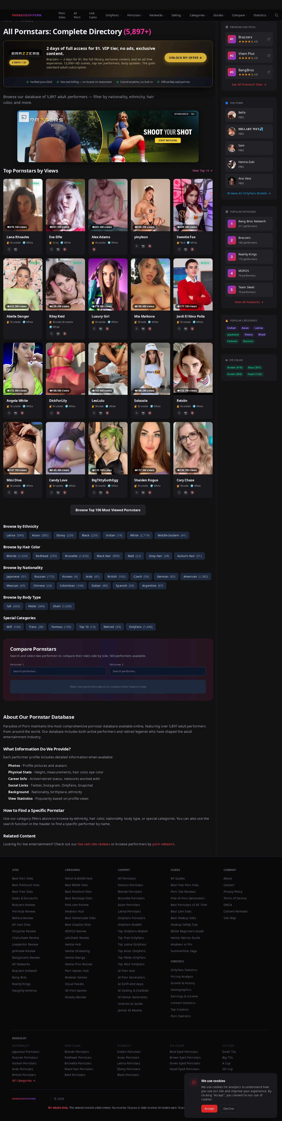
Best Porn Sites (22, 878)
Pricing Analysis (182, 976)
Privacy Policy (233, 892)
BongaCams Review (26, 957)
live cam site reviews (94, 844)
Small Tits (229, 1052)
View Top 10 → (202, 170)
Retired (112, 627)
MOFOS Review (75, 931)
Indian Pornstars (129, 1052)
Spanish (125, 585)
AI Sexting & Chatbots (133, 990)
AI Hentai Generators (133, 997)
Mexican (16, 585)
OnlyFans (112, 15)
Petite (36, 606)
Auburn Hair (189, 556)
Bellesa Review (22, 918)
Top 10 (87, 627)
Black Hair (108, 556)
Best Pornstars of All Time (189, 905)
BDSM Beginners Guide (187, 931)
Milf (14, 627)
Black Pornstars (128, 1075)
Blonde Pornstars (130, 892)
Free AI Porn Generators (188, 898)
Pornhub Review (23, 911)
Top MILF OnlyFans (131, 964)
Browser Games (76, 977)
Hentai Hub (73, 944)
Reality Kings (21, 984)
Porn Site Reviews (183, 892)
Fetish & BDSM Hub (78, 878)
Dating (176, 15)
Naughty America (24, 990)
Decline (228, 1108)
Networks (156, 15)
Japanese (16, 576)
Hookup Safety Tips (184, 924)
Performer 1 (17, 664)
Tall (13, 606)
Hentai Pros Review (78, 964)
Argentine (152, 585)
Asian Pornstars (129, 905)
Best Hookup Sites (183, 918)
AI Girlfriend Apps (130, 984)
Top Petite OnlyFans (132, 957)
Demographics (181, 990)
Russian (44, 576)
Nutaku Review (75, 997)
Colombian (71, 585)
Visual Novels (74, 984)
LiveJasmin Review (25, 944)
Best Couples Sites (78, 924)
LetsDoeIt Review (77, 938)
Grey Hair (159, 556)
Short (62, 606)
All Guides (178, 878)
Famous (61, 627)
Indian (114, 535)
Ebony (65, 535)
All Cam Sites (21, 924)
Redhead (46, 556)
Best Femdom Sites (78, 892)
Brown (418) (234, 367)
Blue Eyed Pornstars (184, 1052)
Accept (209, 1108)
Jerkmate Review (23, 951)
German (166, 576)
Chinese (42, 585)
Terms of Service (235, 898)
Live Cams (93, 15)
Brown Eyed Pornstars (185, 1057)
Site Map (230, 918)
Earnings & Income (184, 996)
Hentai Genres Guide (185, 938)
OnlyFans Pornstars (131, 918)
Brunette (77, 556)
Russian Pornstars (25, 1057)
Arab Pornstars (22, 1069)
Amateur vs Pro (181, 944)
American (196, 576)
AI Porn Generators (131, 977)
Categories (197, 15)
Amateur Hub (74, 911)
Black (90, 535)
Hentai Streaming (77, 951)
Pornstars (134, 15)
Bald (134, 556)
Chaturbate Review (25, 938)
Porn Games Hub (77, 971)
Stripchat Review (24, 931)
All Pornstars (127, 878)
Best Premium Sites (26, 885)
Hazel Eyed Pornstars (184, 1069)
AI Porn (77, 15)
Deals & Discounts (25, 898)
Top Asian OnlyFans (132, 951)
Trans (36, 627)
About (228, 878)
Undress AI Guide (130, 1004)
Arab (92, 576)
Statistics (260, 15)
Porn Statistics (181, 1016)
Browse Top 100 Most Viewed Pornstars (108, 510)
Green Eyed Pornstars (185, 1063)
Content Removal (236, 911)
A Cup (226, 1063)
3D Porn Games (76, 990)
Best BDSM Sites (76, 885)
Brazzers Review (23, 905)
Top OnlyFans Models (133, 931)
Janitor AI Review (130, 1010)
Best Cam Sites (181, 911)
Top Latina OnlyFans (132, 944)
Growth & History (183, 983)
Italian (100, 585)
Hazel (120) (255, 374)
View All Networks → (249, 302)
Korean (70, 576)
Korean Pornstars (24, 1063)
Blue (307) (254, 367)
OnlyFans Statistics (184, 970)
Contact (229, 885)
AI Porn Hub (126, 971)
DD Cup (227, 1069)
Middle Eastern (172, 535)
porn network (163, 844)
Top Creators (180, 1009)
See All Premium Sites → (249, 84)
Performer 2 (116, 664)
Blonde (17, 556)
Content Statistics (183, 1003)
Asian (40, 535)
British (116, 576)
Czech (141, 576)
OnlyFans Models (130, 924)
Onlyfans (141, 627)
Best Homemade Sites (80, 918)
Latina (15, 535)
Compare (238, 15)
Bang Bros (19, 977)
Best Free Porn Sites (185, 885)
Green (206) (234, 374)
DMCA (228, 905)
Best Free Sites (22, 892)
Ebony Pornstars (128, 1069)
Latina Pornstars (129, 911)
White (139, 535)
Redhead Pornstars (78, 1057)
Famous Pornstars (130, 885)
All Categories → (24, 1080)
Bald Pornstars (75, 1075)
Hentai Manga (75, 957)
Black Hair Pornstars (79, 1069)
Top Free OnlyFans (131, 938)
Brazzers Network (24, 971)
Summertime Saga (184, 951)
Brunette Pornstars (131, 898)
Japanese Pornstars (25, 1052)
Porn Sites (62, 15)
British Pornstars (24, 1075)
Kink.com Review (77, 905)
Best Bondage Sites (78, 898)
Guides (218, 15)
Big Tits (227, 1057)
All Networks (21, 964)
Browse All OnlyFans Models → (249, 193)
